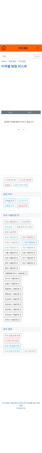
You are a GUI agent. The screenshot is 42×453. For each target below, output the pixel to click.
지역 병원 (22, 61)
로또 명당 (7, 328)
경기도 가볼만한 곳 (12, 278)
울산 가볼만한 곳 (11, 268)
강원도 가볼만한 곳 (12, 283)
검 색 (37, 56)
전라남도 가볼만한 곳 (13, 314)
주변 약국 (7, 194)
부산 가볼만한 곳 (28, 263)
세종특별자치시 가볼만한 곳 (16, 273)
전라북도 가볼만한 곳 (13, 309)
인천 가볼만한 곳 (28, 252)
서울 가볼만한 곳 (11, 252)
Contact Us (21, 408)
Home (3, 61)
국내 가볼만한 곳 (11, 215)
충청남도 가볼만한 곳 (13, 294)
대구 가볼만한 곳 (28, 258)
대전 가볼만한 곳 (11, 258)
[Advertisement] (21, 21)
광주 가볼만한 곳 (11, 263)
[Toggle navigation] (38, 48)
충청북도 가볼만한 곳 (13, 289)
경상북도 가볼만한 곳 (13, 299)
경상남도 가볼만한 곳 (13, 304)
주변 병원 (12, 61)
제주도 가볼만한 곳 (12, 320)
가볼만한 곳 (14, 403)
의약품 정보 (31, 403)
